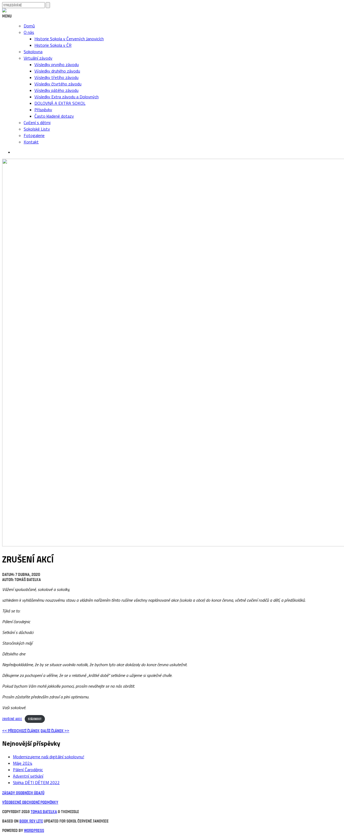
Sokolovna (33, 51)
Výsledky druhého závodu (57, 71)
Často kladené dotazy (54, 116)
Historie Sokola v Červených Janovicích (69, 38)
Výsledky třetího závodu (56, 77)
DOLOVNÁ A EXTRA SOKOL (59, 103)
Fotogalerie (34, 135)
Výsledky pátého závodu (56, 90)
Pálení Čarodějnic (28, 769)
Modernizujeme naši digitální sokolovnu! (48, 756)
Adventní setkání (28, 776)
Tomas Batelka (44, 811)
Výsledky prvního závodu (56, 64)
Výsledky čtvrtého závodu (57, 84)
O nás (29, 32)
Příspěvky (43, 109)
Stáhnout (34, 719)
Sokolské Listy (37, 129)
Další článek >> (55, 730)
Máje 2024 (22, 763)
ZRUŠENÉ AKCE (12, 719)
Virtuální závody (38, 58)
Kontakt (31, 142)
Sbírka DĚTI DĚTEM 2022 (36, 782)
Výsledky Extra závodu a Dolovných (66, 96)
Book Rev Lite (31, 820)
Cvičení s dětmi (37, 122)
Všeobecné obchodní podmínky (30, 801)
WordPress (34, 830)
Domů (29, 26)
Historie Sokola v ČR (52, 45)
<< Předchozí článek (21, 730)
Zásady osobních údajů (23, 792)
